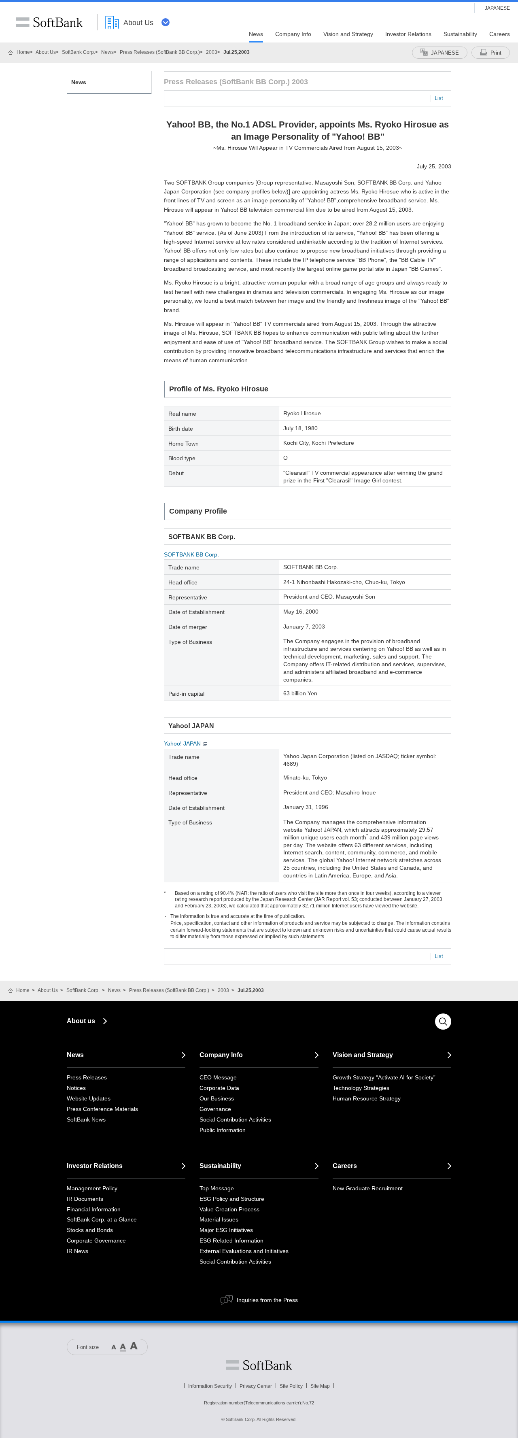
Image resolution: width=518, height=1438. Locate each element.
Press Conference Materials (102, 1109)
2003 (211, 52)
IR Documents (85, 1199)
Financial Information (94, 1209)
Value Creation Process (229, 1209)
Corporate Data (219, 1088)
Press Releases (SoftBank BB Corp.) (160, 52)
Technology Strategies (361, 1088)
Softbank (259, 1365)
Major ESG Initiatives (226, 1230)
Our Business (217, 1098)
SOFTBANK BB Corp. (191, 554)
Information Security (210, 1386)
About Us (46, 52)
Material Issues (219, 1219)
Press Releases (87, 1077)
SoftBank (49, 22)
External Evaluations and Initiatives (244, 1251)
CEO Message (218, 1077)
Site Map (320, 1386)
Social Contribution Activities (235, 1119)
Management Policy (92, 1188)
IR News (77, 1251)
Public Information (223, 1130)
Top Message (217, 1188)
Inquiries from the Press (267, 1300)
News (107, 52)
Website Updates (88, 1098)
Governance (215, 1109)
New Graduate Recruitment (368, 1188)
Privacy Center (256, 1386)
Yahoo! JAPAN (182, 743)
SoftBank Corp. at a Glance (102, 1219)
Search (443, 1021)
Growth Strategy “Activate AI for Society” (384, 1077)
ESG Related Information (231, 1240)
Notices (76, 1088)
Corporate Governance (96, 1240)
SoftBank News (86, 1119)
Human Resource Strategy (367, 1098)
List (439, 98)
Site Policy (291, 1386)
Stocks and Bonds (90, 1230)
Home (23, 52)
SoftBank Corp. (78, 52)
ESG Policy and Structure (232, 1199)
